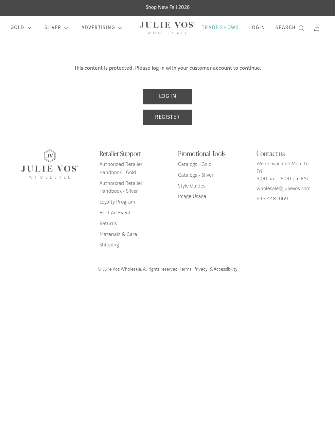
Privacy (200, 269)
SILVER (52, 28)
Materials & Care (118, 234)
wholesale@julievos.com (283, 189)
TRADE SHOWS (220, 28)
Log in (167, 96)
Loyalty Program (117, 202)
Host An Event (115, 213)
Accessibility (226, 269)
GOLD (17, 28)
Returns (108, 224)
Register (167, 117)
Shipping (109, 245)
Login (257, 28)
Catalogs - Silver (196, 175)
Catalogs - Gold (195, 164)
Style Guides (191, 186)
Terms (185, 269)
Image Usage (192, 196)
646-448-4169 (272, 199)
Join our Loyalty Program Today (167, 7)
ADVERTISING (98, 28)
